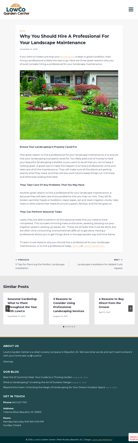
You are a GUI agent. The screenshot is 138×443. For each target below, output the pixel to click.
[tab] (63, 326)
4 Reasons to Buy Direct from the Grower (111, 303)
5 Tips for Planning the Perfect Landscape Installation (40, 264)
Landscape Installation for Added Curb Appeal (100, 264)
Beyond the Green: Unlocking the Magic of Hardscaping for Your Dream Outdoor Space (54, 387)
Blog (22, 31)
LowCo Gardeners (93, 246)
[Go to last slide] (7, 308)
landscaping (67, 56)
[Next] (130, 308)
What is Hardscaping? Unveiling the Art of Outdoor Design (37, 382)
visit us (76, 246)
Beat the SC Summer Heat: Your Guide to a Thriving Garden (37, 377)
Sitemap (8, 361)
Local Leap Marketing (102, 439)
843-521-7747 (19, 402)
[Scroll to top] (131, 432)
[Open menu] (131, 9)
